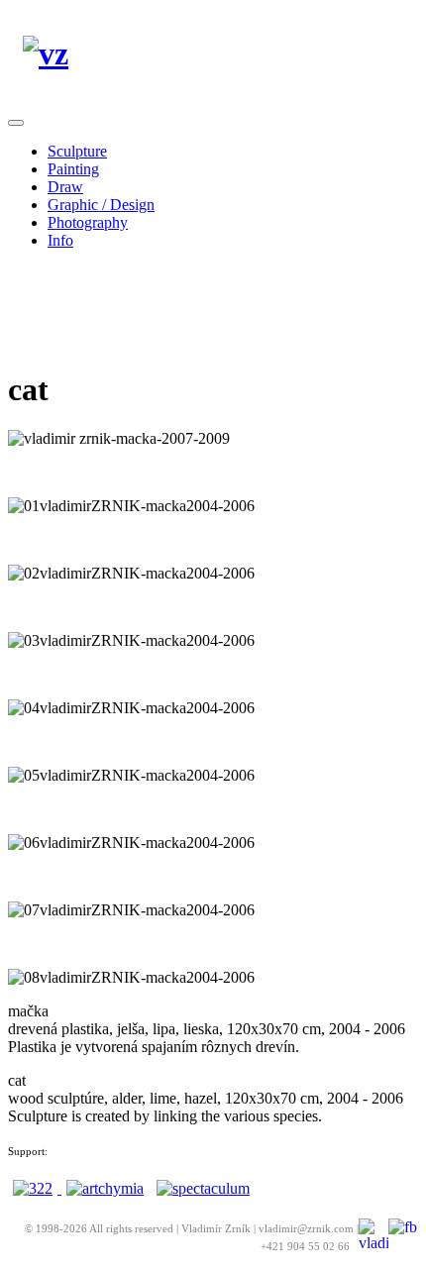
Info (60, 240)
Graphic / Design (101, 204)
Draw (65, 186)
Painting (73, 168)
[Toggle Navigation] (16, 123)
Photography (88, 222)
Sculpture (77, 151)
